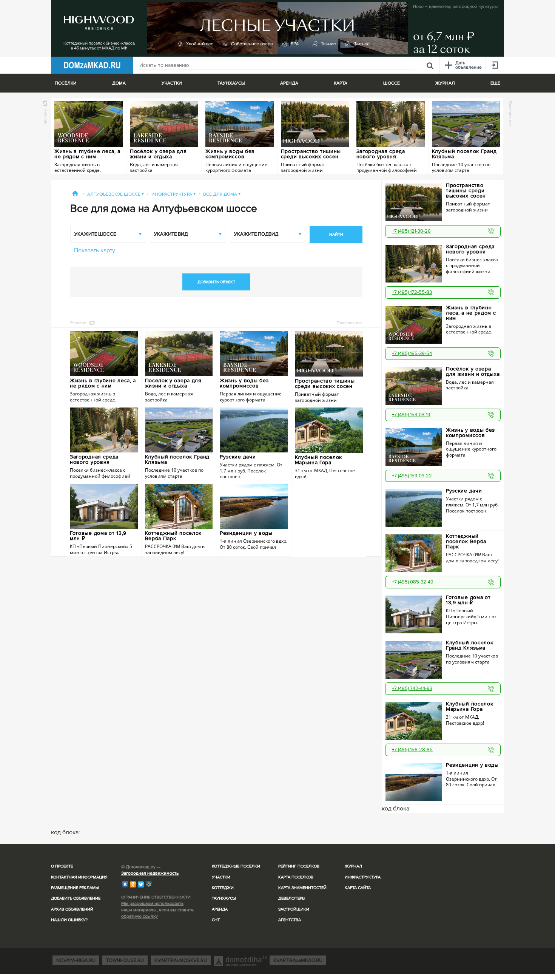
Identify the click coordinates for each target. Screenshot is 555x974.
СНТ (216, 919)
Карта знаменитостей (302, 887)
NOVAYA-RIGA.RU (76, 960)
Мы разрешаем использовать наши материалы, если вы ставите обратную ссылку (157, 910)
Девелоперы (291, 898)
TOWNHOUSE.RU (125, 960)
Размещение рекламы (75, 887)
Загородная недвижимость (150, 873)
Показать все (510, 114)
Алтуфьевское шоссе (115, 194)
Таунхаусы (231, 83)
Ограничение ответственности (156, 897)
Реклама (45, 117)
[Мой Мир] (149, 884)
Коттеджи (223, 887)
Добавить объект (216, 281)
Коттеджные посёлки (236, 866)
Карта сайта (358, 887)
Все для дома (221, 194)
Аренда (220, 909)
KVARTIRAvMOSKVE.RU (180, 960)
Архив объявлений (72, 909)
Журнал (353, 866)
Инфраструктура (173, 194)
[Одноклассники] (133, 884)
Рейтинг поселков (298, 866)
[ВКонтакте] (125, 884)
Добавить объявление (75, 898)
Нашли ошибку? (69, 919)
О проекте (62, 866)
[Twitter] (141, 884)
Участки (221, 877)
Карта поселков (295, 877)
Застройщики (293, 909)
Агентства (289, 919)
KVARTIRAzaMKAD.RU (297, 960)
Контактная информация (79, 877)
